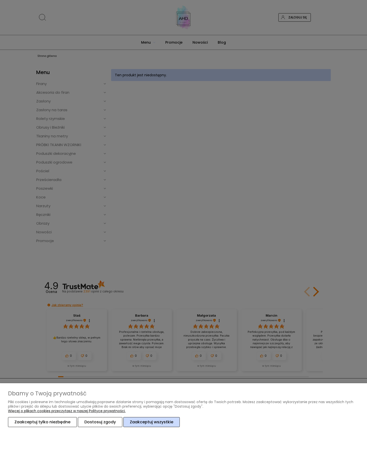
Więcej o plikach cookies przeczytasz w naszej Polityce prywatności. (67, 410)
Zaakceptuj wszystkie (151, 422)
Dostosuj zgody (100, 422)
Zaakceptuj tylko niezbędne (42, 422)
